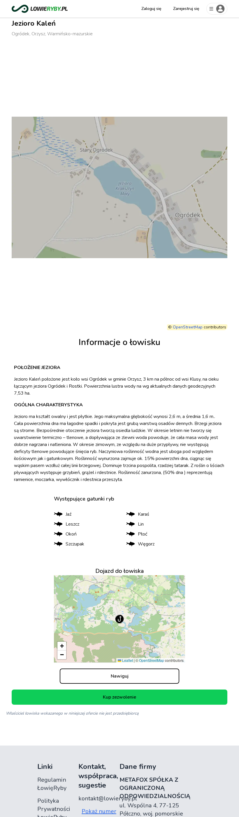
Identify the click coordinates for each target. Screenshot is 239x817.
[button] (119, 619)
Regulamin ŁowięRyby (51, 784)
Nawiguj (120, 676)
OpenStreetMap (188, 327)
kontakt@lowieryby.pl (107, 798)
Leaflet (127, 660)
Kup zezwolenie (119, 697)
